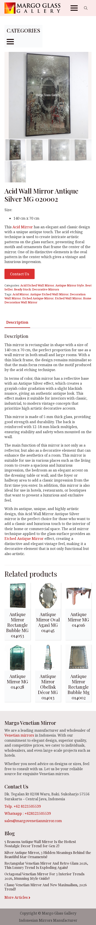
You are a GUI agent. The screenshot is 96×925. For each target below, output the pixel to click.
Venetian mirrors (19, 735)
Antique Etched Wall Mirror (49, 294)
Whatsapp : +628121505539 (27, 813)
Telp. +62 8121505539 (22, 806)
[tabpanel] (48, 444)
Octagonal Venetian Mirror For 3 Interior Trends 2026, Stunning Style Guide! (44, 876)
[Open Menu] (74, 8)
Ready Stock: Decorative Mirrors (36, 289)
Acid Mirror (23, 227)
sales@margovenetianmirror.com (33, 820)
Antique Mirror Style (69, 285)
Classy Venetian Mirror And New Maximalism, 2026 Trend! (45, 887)
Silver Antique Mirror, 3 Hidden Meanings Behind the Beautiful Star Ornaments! (47, 854)
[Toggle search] (86, 8)
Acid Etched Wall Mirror (37, 285)
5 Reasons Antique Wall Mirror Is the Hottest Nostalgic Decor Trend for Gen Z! (40, 843)
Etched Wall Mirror (68, 298)
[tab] (17, 322)
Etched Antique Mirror (38, 298)
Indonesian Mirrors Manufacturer (48, 920)
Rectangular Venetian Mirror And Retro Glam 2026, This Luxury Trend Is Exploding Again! (46, 865)
